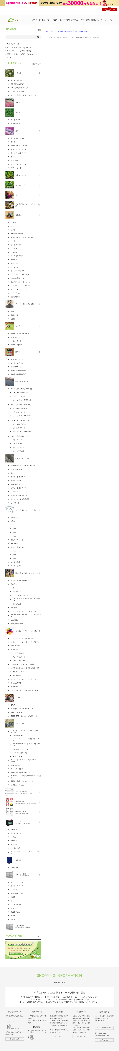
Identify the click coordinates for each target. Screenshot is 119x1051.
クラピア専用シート (17, 91)
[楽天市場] (111, 20)
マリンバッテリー (17, 844)
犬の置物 (14, 584)
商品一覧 (45, 20)
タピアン (18, 48)
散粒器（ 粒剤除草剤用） (19, 374)
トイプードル (17, 591)
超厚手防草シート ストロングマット (23, 466)
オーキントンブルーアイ (19, 145)
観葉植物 (10, 54)
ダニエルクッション (17, 138)
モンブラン (14, 142)
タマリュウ (28, 48)
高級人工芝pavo (16, 345)
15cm (14, 525)
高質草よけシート (17, 480)
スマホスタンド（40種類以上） (21, 580)
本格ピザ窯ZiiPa (16, 712)
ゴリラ (23, 54)
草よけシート (15, 473)
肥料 (12, 311)
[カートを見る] (105, 20)
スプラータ (14, 160)
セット (13, 916)
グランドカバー (12, 51)
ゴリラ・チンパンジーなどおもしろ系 (23, 611)
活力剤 (13, 319)
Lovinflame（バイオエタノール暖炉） (23, 664)
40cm (14, 536)
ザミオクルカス (16, 245)
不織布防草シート (17, 484)
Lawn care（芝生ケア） (20, 753)
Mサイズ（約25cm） (19, 657)
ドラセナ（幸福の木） (18, 271)
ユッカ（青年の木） (17, 256)
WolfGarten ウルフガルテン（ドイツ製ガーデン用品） (25, 731)
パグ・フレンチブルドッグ (21, 595)
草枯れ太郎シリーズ (17, 367)
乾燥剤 (13, 897)
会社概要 (66, 20)
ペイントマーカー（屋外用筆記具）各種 (24, 690)
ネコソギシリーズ (17, 359)
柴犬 (14, 588)
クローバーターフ (17, 337)
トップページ (35, 20)
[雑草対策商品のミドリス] (15, 22)
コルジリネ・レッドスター (20, 274)
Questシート (15, 503)
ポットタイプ (15, 123)
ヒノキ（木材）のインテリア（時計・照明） (26, 668)
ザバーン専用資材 (18, 451)
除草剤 (22, 51)
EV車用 (13, 837)
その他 (13, 919)
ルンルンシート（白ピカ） (20, 495)
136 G (20, 420)
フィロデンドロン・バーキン (20, 286)
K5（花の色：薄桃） (18, 84)
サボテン (14, 248)
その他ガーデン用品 (17, 785)
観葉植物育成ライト (17, 278)
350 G (21, 389)
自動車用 (14, 829)
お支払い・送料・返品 (80, 20)
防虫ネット (14, 867)
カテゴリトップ (50, 31)
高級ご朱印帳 (15, 646)
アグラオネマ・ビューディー (20, 289)
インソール (14, 901)
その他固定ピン (16, 543)
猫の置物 (14, 607)
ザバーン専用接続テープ (19, 436)
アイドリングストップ (18, 833)
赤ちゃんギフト (16, 683)
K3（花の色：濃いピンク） (20, 88)
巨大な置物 (14, 620)
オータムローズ (16, 157)
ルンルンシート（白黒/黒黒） (21, 499)
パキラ (13, 241)
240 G (21, 405)
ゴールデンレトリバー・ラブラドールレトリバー (27, 599)
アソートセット (16, 168)
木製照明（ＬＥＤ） (19, 672)
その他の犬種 (17, 604)
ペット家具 (14, 686)
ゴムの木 (14, 252)
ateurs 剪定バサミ (18, 735)
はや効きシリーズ (17, 363)
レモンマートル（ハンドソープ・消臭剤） (25, 642)
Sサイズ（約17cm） (19, 660)
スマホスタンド (33, 54)
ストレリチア (15, 263)
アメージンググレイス (18, 164)
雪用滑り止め (15, 912)
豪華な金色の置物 (17, 624)
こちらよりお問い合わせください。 (104, 1027)
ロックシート (15, 492)
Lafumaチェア (15, 765)
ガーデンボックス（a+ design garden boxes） (23, 761)
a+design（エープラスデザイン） (22, 709)
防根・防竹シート (18, 447)
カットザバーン (22, 400)
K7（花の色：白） (17, 80)
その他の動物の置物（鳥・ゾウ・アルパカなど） (26, 615)
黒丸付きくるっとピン (18, 540)
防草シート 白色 (16, 469)
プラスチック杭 (16, 566)
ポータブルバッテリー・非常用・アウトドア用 (26, 852)
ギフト (9, 57)
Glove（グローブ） (19, 756)
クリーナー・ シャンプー (19, 882)
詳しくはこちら (14, 1039)
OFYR (13, 705)
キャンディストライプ (18, 153)
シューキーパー (16, 904)
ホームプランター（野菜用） (20, 772)
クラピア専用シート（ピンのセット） (23, 95)
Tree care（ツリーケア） (20, 749)
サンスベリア (15, 222)
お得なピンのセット (19, 396)
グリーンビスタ (17, 443)
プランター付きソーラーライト (21, 769)
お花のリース (15, 649)
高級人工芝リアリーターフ (20, 333)
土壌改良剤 (14, 315)
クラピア (10, 48)
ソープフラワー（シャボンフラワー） (23, 679)
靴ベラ (13, 908)
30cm (14, 532)
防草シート (31, 51)
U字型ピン (14, 521)
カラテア (14, 260)
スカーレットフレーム (18, 149)
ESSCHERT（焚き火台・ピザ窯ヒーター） (25, 716)
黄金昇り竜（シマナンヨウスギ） (22, 237)
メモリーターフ (16, 341)
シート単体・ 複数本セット (21, 392)
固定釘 (17, 547)
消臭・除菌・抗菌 (17, 893)
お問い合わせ (96, 20)
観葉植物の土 (15, 297)
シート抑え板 (15, 562)
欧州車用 (14, 840)
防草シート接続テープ (18, 488)
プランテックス (17, 440)
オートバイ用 (15, 848)
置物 (16, 54)
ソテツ (13, 230)
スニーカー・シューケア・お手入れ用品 (66, 31)
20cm (14, 555)
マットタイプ (15, 120)
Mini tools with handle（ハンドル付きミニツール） (26, 745)
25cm (14, 529)
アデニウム (14, 267)
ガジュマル (14, 226)
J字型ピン (14, 517)
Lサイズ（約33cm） (19, 653)
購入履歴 (82, 1018)
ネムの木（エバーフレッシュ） (21, 282)
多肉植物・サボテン (17, 233)
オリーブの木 (15, 293)
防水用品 (14, 889)
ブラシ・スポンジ (17, 886)
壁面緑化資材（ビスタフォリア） (22, 781)
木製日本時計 (17, 675)
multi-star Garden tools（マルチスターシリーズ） (27, 740)
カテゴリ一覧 (56, 20)
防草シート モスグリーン (19, 477)
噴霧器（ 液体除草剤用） (19, 370)
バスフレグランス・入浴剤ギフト (22, 638)
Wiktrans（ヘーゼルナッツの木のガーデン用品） (26, 777)
